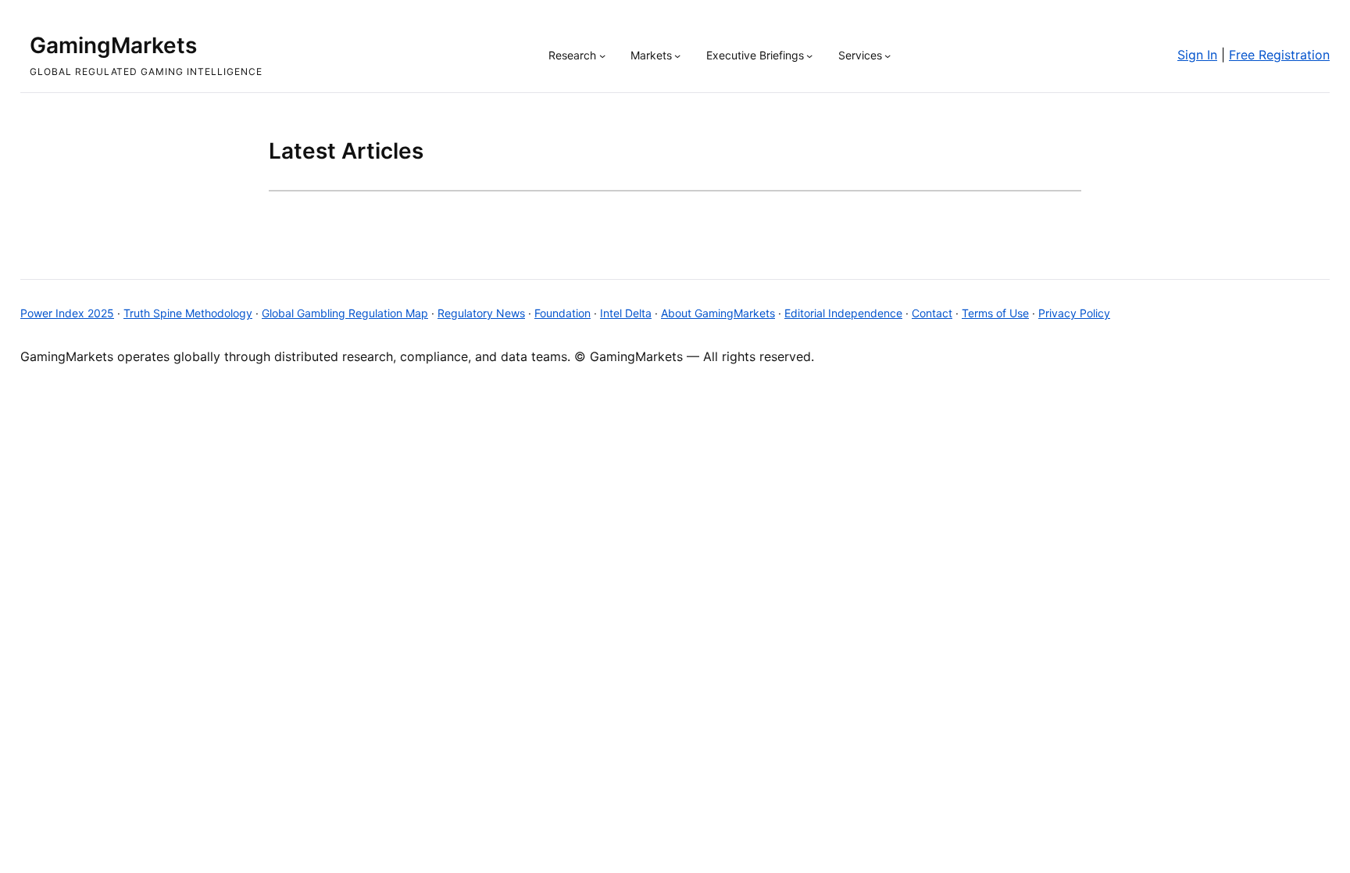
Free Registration (1279, 55)
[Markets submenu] (677, 55)
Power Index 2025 (67, 313)
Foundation (562, 313)
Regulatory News (481, 313)
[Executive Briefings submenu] (809, 55)
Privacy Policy (1074, 313)
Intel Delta (626, 313)
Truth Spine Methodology (187, 313)
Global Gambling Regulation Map (345, 313)
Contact (932, 313)
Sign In (1197, 55)
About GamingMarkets (718, 313)
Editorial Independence (843, 313)
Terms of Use (995, 313)
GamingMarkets (113, 45)
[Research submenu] (602, 55)
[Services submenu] (887, 55)
